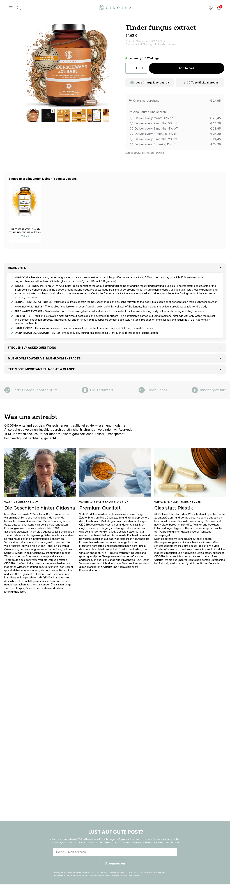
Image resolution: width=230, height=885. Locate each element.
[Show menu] (10, 8)
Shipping (147, 44)
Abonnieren (115, 863)
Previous (26, 65)
